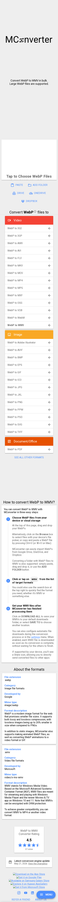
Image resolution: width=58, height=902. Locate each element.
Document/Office (25, 441)
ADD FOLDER (39, 185)
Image (18, 334)
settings (35, 637)
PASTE (19, 185)
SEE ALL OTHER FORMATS (29, 457)
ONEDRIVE (39, 193)
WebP (28, 212)
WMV (34, 579)
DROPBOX (31, 201)
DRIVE (20, 193)
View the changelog (37, 863)
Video (18, 220)
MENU (48, 894)
